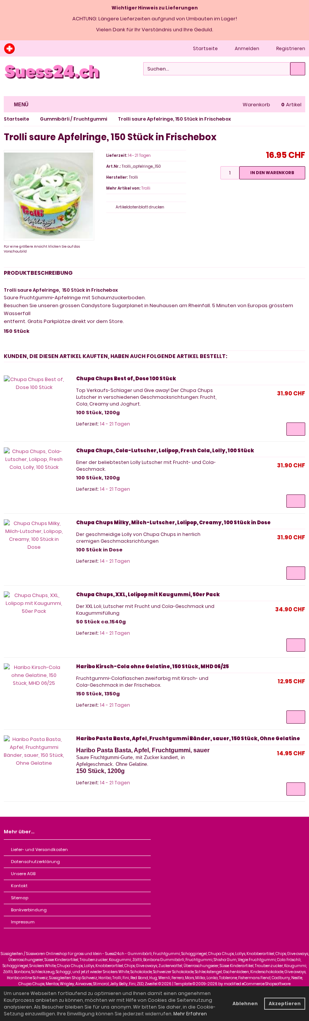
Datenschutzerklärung (35, 862)
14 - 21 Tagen (139, 155)
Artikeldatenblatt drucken (140, 207)
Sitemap (19, 898)
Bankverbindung (29, 910)
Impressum (23, 922)
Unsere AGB (23, 874)
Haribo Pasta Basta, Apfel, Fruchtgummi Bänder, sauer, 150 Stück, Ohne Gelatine (188, 738)
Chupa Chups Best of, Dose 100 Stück (126, 378)
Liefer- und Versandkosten (39, 849)
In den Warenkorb (272, 173)
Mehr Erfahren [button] (190, 1013)
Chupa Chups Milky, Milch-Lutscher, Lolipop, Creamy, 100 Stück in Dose (173, 522)
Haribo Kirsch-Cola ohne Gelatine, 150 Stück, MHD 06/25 (152, 666)
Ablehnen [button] (245, 1003)
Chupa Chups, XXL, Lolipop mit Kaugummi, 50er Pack (148, 594)
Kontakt (19, 886)
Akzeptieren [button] (285, 1003)
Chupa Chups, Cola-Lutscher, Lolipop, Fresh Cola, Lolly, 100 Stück (165, 450)
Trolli (145, 188)
